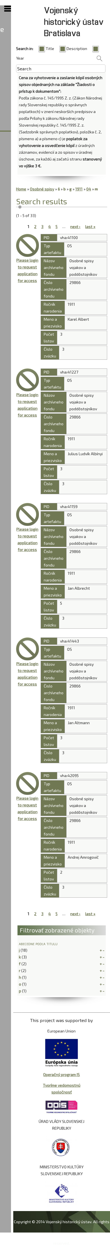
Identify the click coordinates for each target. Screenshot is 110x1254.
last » (90, 226)
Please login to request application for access (27, 270)
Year (20, 58)
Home (21, 188)
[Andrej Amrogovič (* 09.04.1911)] (27, 783)
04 (88, 188)
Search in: (24, 48)
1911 (79, 188)
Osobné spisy (42, 188)
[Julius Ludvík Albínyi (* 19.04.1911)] (27, 379)
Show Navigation (7, 8)
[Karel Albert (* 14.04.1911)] (27, 245)
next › (75, 226)
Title (50, 48)
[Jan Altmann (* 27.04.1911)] (27, 648)
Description (77, 48)
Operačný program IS (61, 1074)
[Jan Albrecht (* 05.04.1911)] (27, 514)
